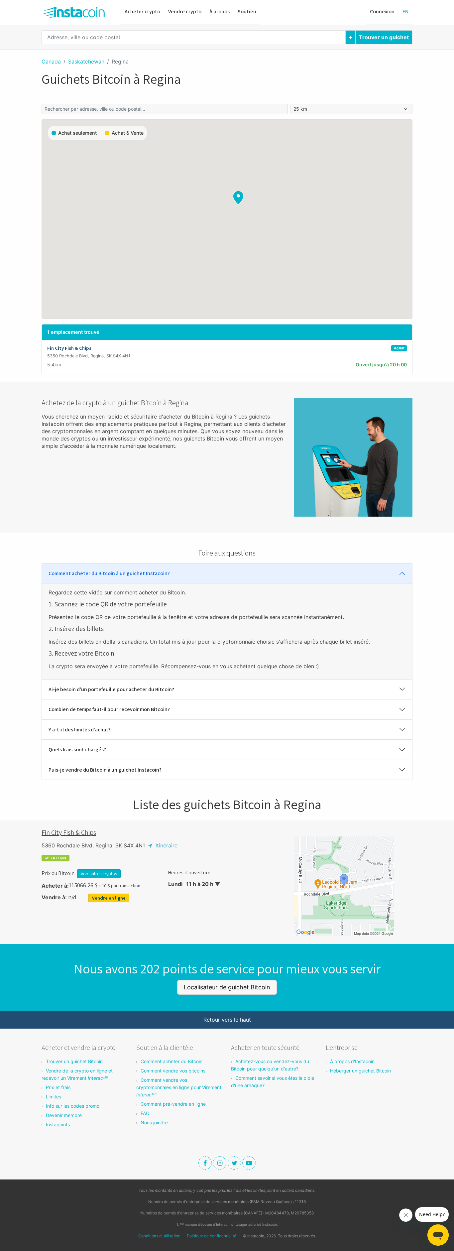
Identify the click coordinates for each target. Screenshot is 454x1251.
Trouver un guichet (384, 37)
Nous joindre (154, 1122)
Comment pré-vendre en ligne (173, 1104)
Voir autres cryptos (99, 874)
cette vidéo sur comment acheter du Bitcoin (129, 592)
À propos (219, 11)
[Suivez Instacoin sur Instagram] (219, 1163)
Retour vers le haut (227, 1019)
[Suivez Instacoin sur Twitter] (234, 1163)
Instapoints (58, 1124)
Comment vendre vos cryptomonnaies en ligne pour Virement (178, 1087)
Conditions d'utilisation (159, 1235)
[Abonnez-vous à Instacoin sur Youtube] (249, 1163)
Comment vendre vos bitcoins (173, 1070)
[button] (238, 198)
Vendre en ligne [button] (109, 898)
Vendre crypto (184, 11)
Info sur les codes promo (72, 1106)
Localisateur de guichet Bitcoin (227, 987)
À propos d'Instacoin (352, 1061)
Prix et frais (58, 1087)
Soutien (247, 11)
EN (405, 11)
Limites (53, 1096)
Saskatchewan (86, 61)
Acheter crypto (142, 11)
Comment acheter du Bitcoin (171, 1061)
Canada (51, 61)
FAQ (145, 1113)
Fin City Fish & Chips (69, 832)
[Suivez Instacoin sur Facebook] (205, 1163)
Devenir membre (64, 1115)
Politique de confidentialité (211, 1235)
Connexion (382, 11)
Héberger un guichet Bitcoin (360, 1070)
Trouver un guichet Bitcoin (74, 1061)
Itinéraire (165, 845)
